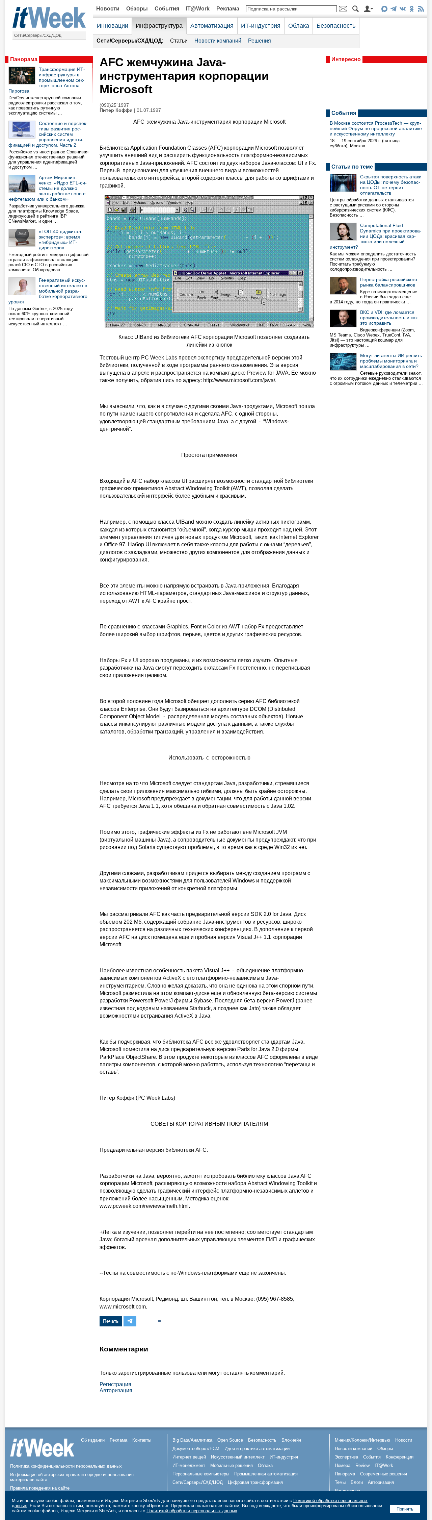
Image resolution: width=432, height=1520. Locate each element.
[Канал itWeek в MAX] (384, 10)
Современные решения (383, 1473)
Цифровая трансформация (255, 1482)
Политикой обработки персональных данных (191, 1510)
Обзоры (137, 8)
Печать (110, 1321)
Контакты (141, 1440)
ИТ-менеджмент (188, 1465)
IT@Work (198, 8)
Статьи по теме (352, 167)
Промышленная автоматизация (266, 1473)
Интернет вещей (189, 1457)
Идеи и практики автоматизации (257, 1448)
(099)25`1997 (114, 105)
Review (362, 1465)
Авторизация (116, 1390)
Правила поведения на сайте (40, 1488)
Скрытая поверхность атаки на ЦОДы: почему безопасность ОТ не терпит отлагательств (391, 185)
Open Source (230, 1440)
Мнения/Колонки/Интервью (362, 1440)
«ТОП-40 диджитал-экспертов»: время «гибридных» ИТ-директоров (61, 239)
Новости (107, 8)
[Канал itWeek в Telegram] (393, 10)
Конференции (399, 1457)
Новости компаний (217, 41)
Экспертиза (346, 1457)
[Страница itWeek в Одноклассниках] (411, 10)
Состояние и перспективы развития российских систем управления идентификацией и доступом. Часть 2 (48, 134)
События (167, 8)
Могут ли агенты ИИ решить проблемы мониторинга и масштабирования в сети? (391, 361)
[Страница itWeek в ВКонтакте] (402, 10)
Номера (342, 1465)
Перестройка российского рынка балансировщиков (388, 282)
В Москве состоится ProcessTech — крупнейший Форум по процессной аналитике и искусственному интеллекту (376, 128)
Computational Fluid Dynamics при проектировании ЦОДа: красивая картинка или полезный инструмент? (376, 236)
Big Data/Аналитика (192, 1440)
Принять (405, 1509)
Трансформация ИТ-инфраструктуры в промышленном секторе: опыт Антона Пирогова (46, 80)
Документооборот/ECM (195, 1448)
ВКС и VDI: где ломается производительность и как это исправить (388, 317)
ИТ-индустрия (260, 25)
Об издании (93, 1440)
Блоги (357, 1482)
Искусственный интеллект (238, 1457)
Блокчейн (291, 1440)
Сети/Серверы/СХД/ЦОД (37, 35)
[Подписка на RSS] (420, 10)
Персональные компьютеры (200, 1473)
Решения (259, 41)
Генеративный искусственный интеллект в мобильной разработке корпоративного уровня (47, 290)
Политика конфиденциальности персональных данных (66, 1466)
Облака (298, 25)
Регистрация (115, 1384)
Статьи (179, 41)
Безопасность (336, 25)
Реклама (227, 8)
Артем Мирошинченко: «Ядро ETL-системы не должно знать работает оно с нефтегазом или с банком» (47, 188)
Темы (340, 1482)
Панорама (23, 59)
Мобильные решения (231, 1465)
